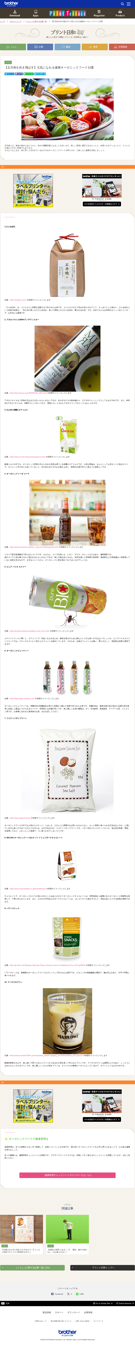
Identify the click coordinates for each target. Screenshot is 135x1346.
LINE (82, 1294)
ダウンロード (73, 1312)
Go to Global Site (103, 1303)
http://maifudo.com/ (18, 300)
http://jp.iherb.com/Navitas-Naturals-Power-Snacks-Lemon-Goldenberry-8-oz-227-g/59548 (47, 965)
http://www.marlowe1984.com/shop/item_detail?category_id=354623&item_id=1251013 (46, 1055)
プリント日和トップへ (103, 1267)
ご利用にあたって (40, 1321)
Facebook (59, 1294)
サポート (59, 1312)
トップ (2, 21)
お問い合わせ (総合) (82, 1321)
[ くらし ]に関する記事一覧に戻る (33, 1267)
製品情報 (47, 1312)
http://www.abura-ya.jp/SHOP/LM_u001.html (28, 393)
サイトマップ (98, 1321)
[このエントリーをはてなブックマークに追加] (40, 74)
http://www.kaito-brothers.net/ (22, 698)
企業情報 (88, 1312)
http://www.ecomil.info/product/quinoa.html (27, 457)
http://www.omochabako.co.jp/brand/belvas (28, 889)
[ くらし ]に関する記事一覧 (36, 21)
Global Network (125, 1303)
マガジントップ (15, 21)
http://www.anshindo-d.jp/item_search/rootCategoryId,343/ (34, 547)
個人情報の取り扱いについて (61, 1321)
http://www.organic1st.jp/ (20, 818)
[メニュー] (128, 4)
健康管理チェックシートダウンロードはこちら (68, 1175)
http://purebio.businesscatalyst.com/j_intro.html (29, 631)
